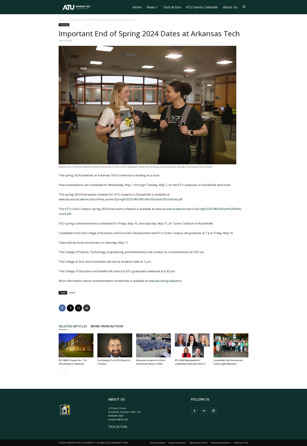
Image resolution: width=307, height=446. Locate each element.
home (72, 292)
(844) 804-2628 (115, 415)
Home (137, 7)
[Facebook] (62, 308)
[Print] (86, 308)
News (151, 7)
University (73, 19)
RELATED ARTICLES (73, 326)
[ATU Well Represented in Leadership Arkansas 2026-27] (192, 345)
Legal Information (177, 442)
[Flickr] (204, 411)
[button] (244, 7)
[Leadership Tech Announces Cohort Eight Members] (231, 345)
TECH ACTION (117, 427)
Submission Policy (198, 442)
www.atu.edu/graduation (165, 281)
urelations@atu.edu (118, 419)
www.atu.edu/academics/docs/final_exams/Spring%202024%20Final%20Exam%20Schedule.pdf (120, 199)
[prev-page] (61, 371)
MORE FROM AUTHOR (107, 326)
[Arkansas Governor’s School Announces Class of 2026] (153, 345)
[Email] (78, 308)
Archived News (157, 442)
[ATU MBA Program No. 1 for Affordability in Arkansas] (76, 345)
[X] (70, 308)
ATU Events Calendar (202, 7)
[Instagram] (213, 410)
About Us (230, 7)
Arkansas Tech (241, 442)
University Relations (220, 442)
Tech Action (172, 7)
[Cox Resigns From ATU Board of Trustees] (114, 345)
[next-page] (66, 371)
